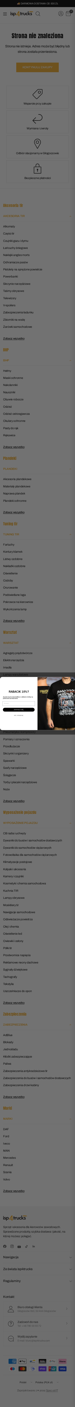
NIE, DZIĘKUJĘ (18, 715)
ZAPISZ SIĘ (19, 710)
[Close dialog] (72, 679)
